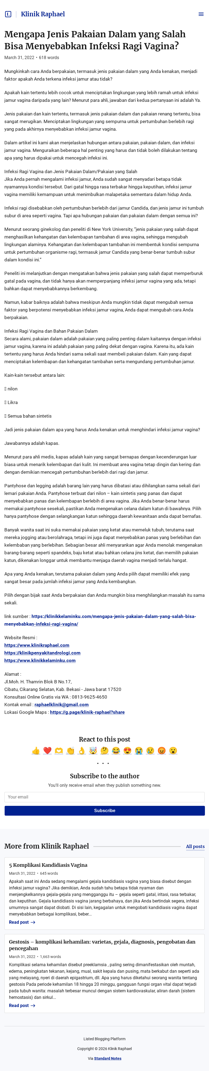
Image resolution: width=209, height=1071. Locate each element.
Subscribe (104, 810)
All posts (195, 846)
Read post (19, 922)
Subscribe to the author (104, 776)
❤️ (47, 750)
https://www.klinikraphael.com (36, 645)
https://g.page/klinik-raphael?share (87, 712)
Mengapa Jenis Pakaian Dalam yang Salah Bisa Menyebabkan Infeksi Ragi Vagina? (95, 40)
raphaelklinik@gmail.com (62, 704)
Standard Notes (107, 1058)
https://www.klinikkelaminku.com (40, 660)
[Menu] (201, 14)
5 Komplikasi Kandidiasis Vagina (48, 865)
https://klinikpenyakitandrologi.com (42, 653)
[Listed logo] (8, 14)
